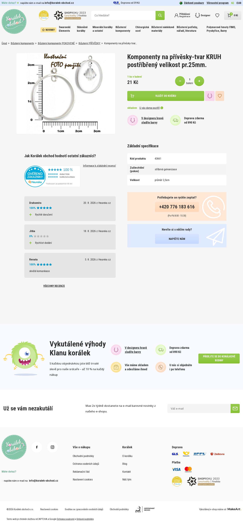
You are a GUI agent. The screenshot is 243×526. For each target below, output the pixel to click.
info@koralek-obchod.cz (59, 2)
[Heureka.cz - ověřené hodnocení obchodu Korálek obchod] (52, 176)
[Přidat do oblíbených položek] (219, 96)
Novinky (50, 30)
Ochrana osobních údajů (86, 463)
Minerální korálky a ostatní (103, 28)
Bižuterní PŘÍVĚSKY (89, 43)
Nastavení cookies (83, 479)
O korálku (127, 456)
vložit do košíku (165, 95)
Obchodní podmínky (83, 456)
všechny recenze (54, 286)
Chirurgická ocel (142, 28)
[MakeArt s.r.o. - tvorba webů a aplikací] (234, 509)
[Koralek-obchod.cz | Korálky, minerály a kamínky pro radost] (14, 21)
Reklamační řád (81, 471)
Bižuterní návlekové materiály (162, 28)
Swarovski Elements (64, 28)
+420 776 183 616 (177, 207)
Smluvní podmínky (85, 519)
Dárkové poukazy (194, 2)
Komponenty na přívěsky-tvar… (120, 43)
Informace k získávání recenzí (99, 165)
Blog (124, 463)
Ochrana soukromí (65, 519)
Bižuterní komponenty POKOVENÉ (56, 43)
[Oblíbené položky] (217, 15)
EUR (239, 3)
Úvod (4, 43)
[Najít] (160, 15)
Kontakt (126, 471)
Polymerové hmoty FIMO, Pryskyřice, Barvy (221, 28)
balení (189, 83)
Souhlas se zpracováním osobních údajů (84, 509)
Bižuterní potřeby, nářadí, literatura (187, 28)
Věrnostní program (218, 2)
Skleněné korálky (82, 28)
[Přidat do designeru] (210, 96)
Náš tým (126, 479)
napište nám (177, 238)
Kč (232, 3)
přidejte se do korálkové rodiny (219, 358)
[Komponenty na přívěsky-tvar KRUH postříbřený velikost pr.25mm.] (66, 93)
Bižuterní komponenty (123, 28)
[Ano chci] (235, 408)
